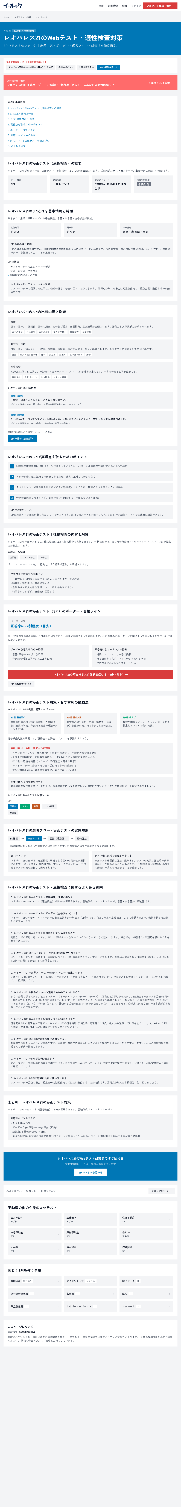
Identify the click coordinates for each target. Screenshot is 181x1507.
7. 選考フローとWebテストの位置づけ (28, 140)
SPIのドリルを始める (90, 1172)
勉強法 (13, 812)
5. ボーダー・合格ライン (21, 130)
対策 (101, 5)
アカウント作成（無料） (160, 5)
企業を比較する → (161, 1191)
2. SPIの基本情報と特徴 (20, 113)
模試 (36, 806)
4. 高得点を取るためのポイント (25, 124)
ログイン (136, 5)
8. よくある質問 (16, 146)
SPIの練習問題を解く (22, 438)
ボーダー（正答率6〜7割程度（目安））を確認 (30, 67)
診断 (124, 5)
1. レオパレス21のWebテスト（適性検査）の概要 (35, 108)
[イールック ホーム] (13, 5)
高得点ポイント (66, 67)
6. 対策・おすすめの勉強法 (23, 135)
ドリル (25, 806)
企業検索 (113, 5)
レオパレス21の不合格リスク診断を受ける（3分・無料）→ (90, 674)
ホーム (7, 17)
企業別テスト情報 (22, 17)
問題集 (13, 806)
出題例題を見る (86, 67)
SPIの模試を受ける (109, 67)
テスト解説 (49, 806)
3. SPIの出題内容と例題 (21, 119)
